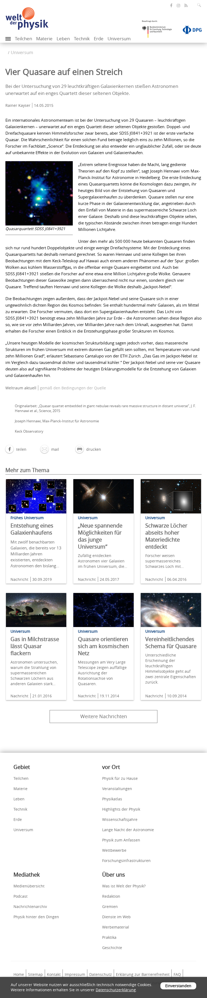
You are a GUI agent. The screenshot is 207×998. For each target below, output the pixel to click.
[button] (15, 449)
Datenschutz (100, 974)
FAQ (177, 974)
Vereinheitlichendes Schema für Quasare (170, 642)
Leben (63, 38)
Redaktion (111, 896)
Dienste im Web (116, 916)
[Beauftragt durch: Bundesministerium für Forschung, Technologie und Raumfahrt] (159, 31)
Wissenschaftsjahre (119, 819)
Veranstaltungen (117, 788)
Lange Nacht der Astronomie (128, 829)
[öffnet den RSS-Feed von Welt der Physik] (186, 5)
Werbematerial (115, 927)
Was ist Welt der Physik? (124, 885)
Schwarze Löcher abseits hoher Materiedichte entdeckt (166, 536)
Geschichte (112, 947)
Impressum (75, 974)
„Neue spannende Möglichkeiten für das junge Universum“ (100, 536)
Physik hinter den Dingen (36, 916)
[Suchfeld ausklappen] (200, 5)
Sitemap (35, 974)
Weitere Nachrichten (103, 716)
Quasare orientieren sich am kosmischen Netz (103, 646)
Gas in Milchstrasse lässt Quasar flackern (35, 646)
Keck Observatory (29, 431)
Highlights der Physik (121, 809)
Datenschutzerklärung (116, 989)
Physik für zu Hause (120, 778)
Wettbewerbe (114, 850)
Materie (44, 38)
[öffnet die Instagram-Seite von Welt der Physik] (178, 6)
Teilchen (23, 38)
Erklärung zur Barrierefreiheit (143, 974)
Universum (119, 38)
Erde (99, 38)
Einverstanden (178, 985)
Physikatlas (112, 798)
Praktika (109, 937)
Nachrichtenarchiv (30, 906)
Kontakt (54, 974)
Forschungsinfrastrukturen (126, 860)
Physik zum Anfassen (121, 840)
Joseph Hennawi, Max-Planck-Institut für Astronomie (57, 421)
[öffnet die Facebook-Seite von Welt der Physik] (171, 5)
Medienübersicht (28, 885)
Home (18, 974)
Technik (82, 38)
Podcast (20, 896)
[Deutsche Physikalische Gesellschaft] (189, 31)
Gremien (110, 906)
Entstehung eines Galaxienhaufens (32, 529)
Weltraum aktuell (20, 387)
